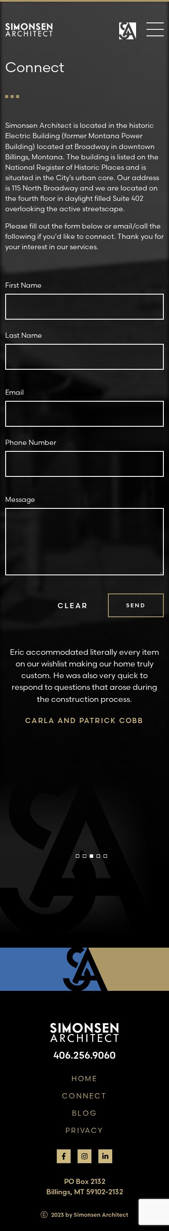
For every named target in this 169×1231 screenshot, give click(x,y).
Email (14, 392)
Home (85, 1078)
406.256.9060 (84, 1055)
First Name (23, 285)
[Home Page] (127, 34)
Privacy (84, 1130)
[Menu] (155, 31)
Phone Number (30, 442)
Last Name (23, 335)
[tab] (77, 856)
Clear (73, 605)
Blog (84, 1113)
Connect (84, 1095)
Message (20, 499)
